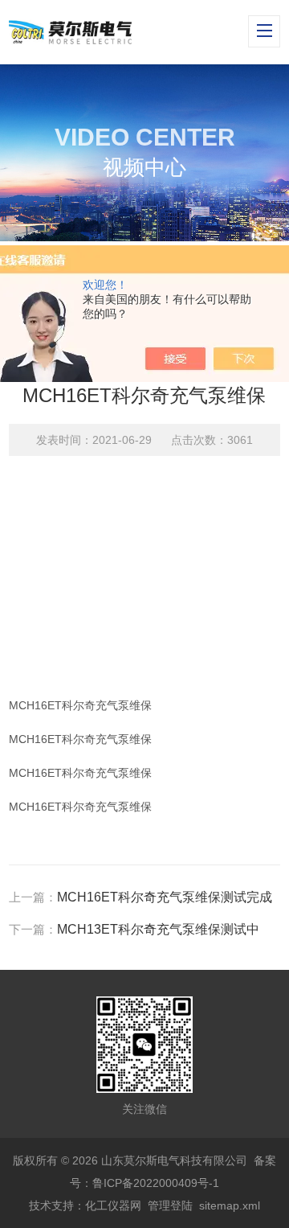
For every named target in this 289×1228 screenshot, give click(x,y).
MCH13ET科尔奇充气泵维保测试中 (158, 929)
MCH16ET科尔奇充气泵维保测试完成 (164, 897)
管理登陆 (170, 1205)
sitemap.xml (229, 1205)
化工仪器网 (113, 1205)
